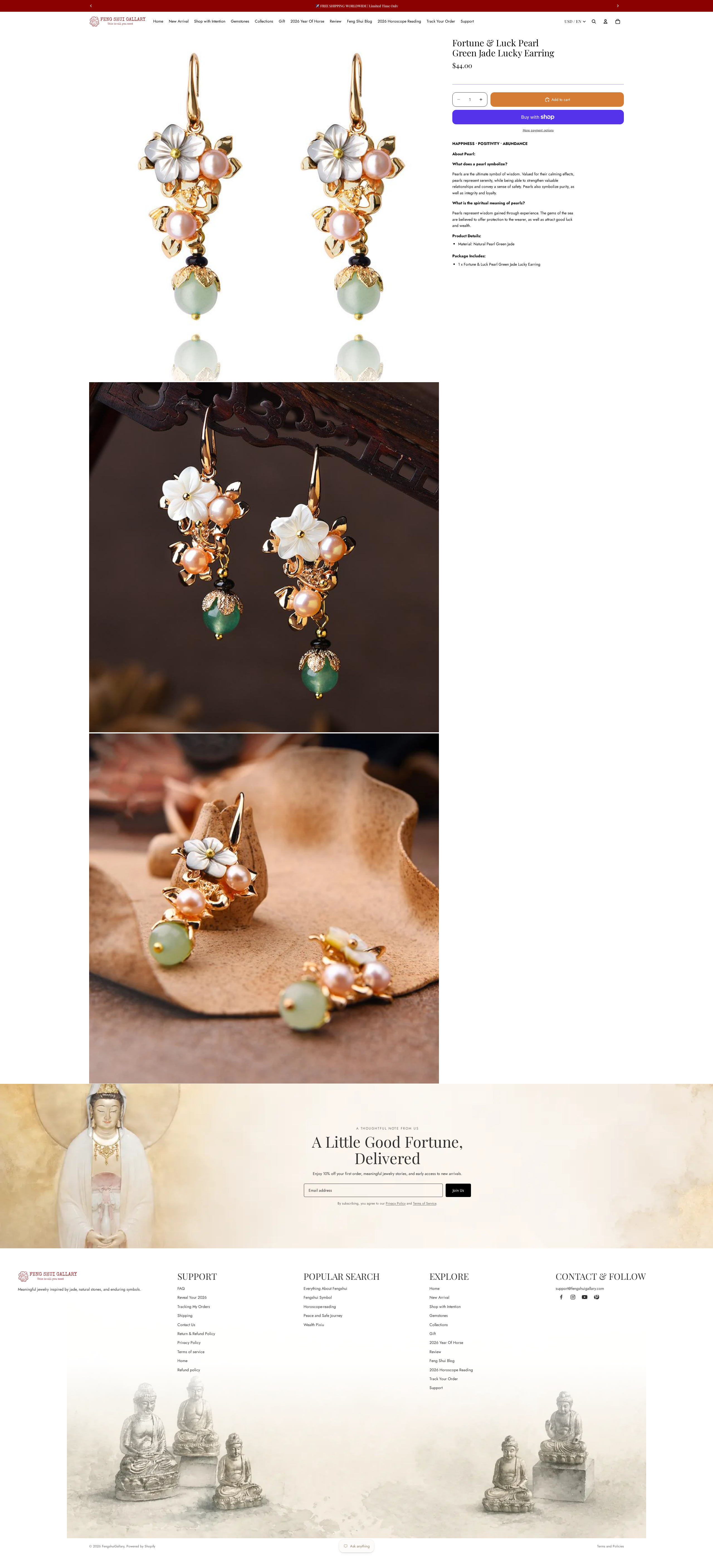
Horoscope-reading (320, 1306)
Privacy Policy (396, 1203)
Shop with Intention (445, 1306)
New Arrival (439, 1297)
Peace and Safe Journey (323, 1315)
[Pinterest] (596, 1297)
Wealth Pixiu (314, 1324)
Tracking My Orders (193, 1306)
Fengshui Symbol (318, 1297)
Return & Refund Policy (196, 1333)
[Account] (605, 21)
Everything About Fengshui (325, 1288)
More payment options (538, 130)
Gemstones (438, 1315)
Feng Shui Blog (442, 1360)
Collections (438, 1324)
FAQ (181, 1288)
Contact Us (186, 1324)
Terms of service (190, 1352)
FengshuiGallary (113, 1546)
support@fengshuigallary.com (580, 1288)
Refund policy (188, 1370)
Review (435, 1352)
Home (182, 1360)
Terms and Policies (610, 1546)
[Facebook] (561, 1297)
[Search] (594, 21)
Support (436, 1387)
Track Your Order (443, 1379)
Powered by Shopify (140, 1546)
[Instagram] (572, 1297)
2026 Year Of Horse (446, 1342)
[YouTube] (584, 1297)
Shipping (184, 1315)
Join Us (458, 1190)
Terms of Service (424, 1203)
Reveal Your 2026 (192, 1297)
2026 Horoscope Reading (451, 1370)
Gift (432, 1333)
